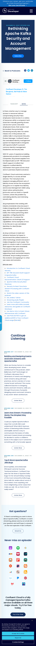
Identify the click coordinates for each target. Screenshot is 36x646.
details (17, 320)
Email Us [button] (18, 531)
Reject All (18, 638)
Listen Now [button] (18, 400)
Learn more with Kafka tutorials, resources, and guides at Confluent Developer (17, 306)
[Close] (32, 620)
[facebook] (25, 70)
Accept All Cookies (18, 633)
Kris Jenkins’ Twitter (14, 298)
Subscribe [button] (18, 56)
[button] (18, 377)
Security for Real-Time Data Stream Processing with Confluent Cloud (17, 288)
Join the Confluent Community (18, 302)
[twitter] (28, 70)
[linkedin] (32, 70)
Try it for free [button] (18, 614)
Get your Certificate (17, 5)
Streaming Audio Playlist (15, 300)
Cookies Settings (18, 642)
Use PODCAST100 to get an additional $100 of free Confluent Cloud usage (16, 318)
